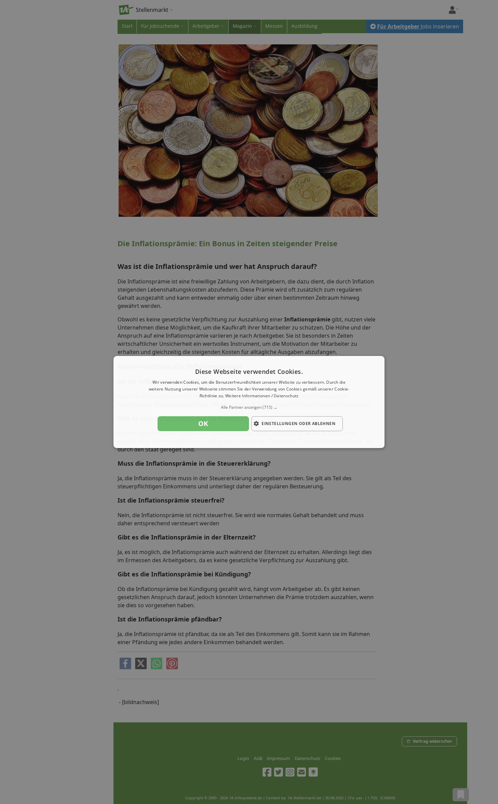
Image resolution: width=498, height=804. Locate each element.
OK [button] (203, 423)
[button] (249, 407)
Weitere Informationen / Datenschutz (262, 396)
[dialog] (249, 402)
